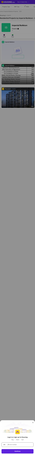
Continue (17, 451)
